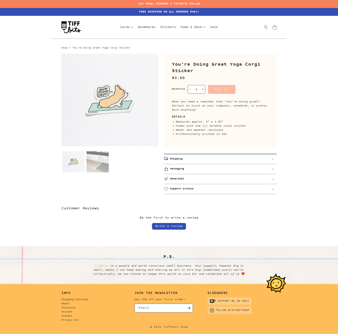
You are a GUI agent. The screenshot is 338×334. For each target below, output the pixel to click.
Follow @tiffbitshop (232, 310)
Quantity (178, 89)
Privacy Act (70, 320)
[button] (266, 27)
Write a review (169, 226)
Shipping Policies (74, 299)
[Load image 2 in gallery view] (97, 162)
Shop (64, 48)
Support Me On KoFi (233, 301)
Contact (66, 316)
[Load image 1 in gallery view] (73, 162)
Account (66, 312)
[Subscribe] (188, 308)
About (65, 303)
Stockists (68, 308)
